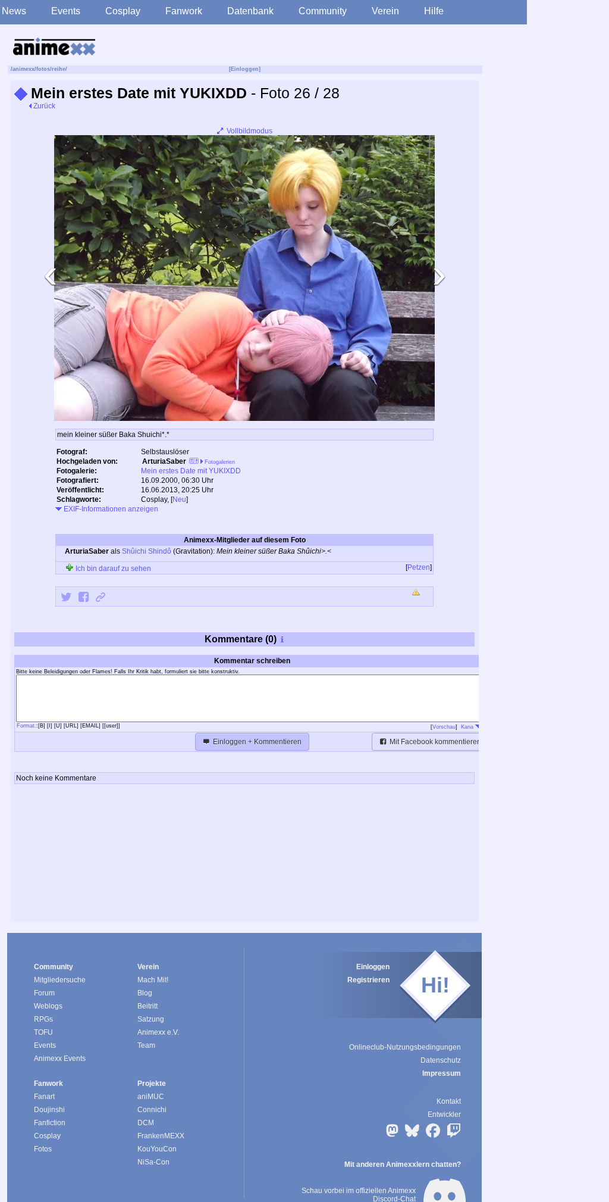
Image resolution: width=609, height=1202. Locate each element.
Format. (26, 726)
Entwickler (444, 1114)
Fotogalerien (219, 462)
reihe (58, 69)
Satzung (150, 1019)
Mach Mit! (152, 980)
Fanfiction (49, 1123)
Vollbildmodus (248, 131)
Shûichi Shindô (146, 551)
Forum (44, 993)
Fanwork (183, 11)
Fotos (43, 1149)
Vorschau (444, 727)
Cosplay (122, 11)
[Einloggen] (244, 69)
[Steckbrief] (194, 462)
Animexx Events (60, 1058)
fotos (43, 69)
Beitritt (147, 1006)
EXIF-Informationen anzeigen (110, 509)
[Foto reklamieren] (417, 593)
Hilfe (434, 11)
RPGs (43, 1019)
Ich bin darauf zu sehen (112, 568)
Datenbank (250, 11)
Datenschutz (440, 1060)
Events (65, 11)
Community (323, 11)
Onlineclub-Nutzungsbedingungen (405, 1047)
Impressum (441, 1073)
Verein (385, 11)
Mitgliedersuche (60, 980)
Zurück (43, 106)
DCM (145, 1123)
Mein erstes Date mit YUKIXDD (191, 471)
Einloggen (373, 967)
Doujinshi (49, 1110)
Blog (144, 993)
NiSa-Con (153, 1162)
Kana (468, 727)
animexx (23, 69)
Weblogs (48, 1006)
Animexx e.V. (158, 1032)
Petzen (418, 567)
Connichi (152, 1110)
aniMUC (150, 1096)
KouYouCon (157, 1149)
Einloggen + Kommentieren (256, 742)
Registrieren (368, 980)
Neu (179, 499)
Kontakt (449, 1101)
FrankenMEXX (160, 1136)
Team (146, 1045)
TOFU (43, 1032)
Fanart (44, 1096)
